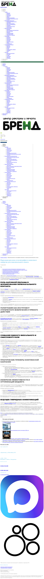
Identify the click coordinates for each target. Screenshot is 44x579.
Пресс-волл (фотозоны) (11, 24)
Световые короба (10, 34)
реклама (6, 289)
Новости (4, 10)
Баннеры (8, 29)
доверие (39, 346)
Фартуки (8, 57)
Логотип (19, 345)
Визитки (8, 92)
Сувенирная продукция (9, 44)
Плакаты (8, 40)
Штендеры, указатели (11, 35)
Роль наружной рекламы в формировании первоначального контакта (14, 269)
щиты (25, 351)
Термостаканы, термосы (11, 49)
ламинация (9, 327)
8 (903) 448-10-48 (4, 470)
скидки (25, 350)
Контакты (4, 60)
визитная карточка (26, 289)
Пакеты (8, 47)
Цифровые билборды (8, 403)
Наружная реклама (8, 28)
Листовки (8, 39)
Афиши (14, 374)
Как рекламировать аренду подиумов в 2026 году (20, 430)
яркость (10, 299)
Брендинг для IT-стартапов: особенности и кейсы (20, 438)
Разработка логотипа (10, 17)
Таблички (8, 25)
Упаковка (8, 50)
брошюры (36, 318)
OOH (16, 289)
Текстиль (6, 52)
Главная (4, 9)
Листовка (8, 15)
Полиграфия (7, 36)
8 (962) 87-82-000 (3, 7)
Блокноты (9, 91)
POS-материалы (26, 319)
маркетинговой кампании (12, 275)
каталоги (32, 318)
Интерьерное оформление (9, 20)
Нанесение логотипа (10, 53)
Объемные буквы (10, 33)
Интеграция (16, 354)
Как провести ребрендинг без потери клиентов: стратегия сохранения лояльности (23, 442)
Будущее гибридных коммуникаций (8, 273)
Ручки (8, 48)
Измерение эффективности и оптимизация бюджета (11, 272)
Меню (8, 16)
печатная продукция (25, 315)
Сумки (8, 55)
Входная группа (10, 31)
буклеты (10, 319)
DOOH (14, 403)
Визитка (8, 68)
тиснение (4, 327)
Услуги (4, 11)
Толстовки (9, 56)
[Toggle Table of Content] (1, 267)
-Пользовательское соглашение (6, 567)
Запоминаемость (11, 390)
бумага (19, 326)
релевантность (11, 297)
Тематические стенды (11, 26)
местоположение (14, 369)
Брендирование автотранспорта (13, 30)
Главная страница (3, 257)
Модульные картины (10, 23)
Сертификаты (9, 43)
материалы (26, 328)
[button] (22, 61)
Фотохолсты (9, 27)
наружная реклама (29, 276)
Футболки (9, 58)
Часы (8, 51)
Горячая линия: (2, 139)
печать (28, 326)
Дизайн (6, 66)
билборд (14, 349)
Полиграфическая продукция (6, 318)
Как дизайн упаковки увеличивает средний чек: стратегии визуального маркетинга (22, 440)
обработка (38, 326)
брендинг (7, 345)
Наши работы (5, 59)
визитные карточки (4, 319)
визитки (33, 371)
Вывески (8, 32)
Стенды (8, 19)
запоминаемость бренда (14, 279)
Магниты (8, 46)
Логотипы (9, 22)
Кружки (8, 45)
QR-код (7, 348)
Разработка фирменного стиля (12, 18)
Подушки (8, 54)
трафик (32, 351)
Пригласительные (10, 41)
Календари (9, 14)
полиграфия (36, 276)
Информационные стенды (11, 21)
